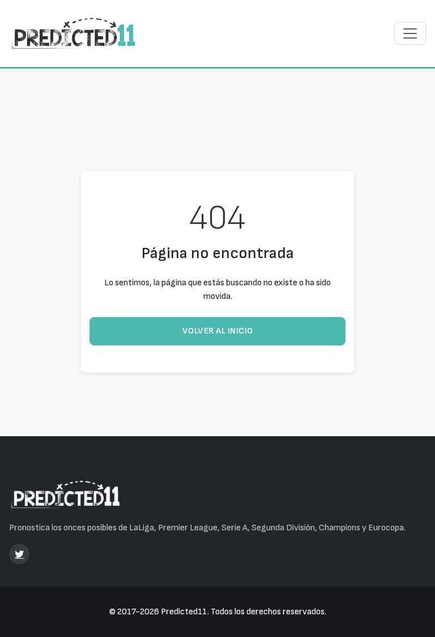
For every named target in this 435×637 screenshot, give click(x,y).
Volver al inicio (217, 331)
